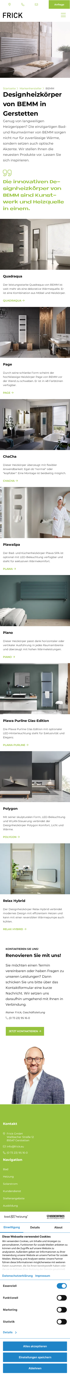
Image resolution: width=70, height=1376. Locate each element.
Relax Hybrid (13, 929)
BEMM (50, 88)
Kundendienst (12, 1191)
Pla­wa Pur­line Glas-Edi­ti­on (26, 721)
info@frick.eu (37, 4)
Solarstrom (10, 1184)
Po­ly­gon (10, 809)
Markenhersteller (31, 88)
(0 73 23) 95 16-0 (23, 4)
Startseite (9, 88)
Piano (7, 657)
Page (7, 364)
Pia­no (8, 633)
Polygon (9, 837)
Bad (5, 1169)
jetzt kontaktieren (23, 1031)
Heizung (8, 1176)
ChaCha (9, 456)
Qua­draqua (12, 276)
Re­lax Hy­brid (14, 901)
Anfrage (59, 4)
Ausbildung (10, 1205)
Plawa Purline (14, 745)
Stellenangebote (13, 1198)
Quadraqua (12, 300)
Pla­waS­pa (11, 545)
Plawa (8, 569)
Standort (10, 4)
